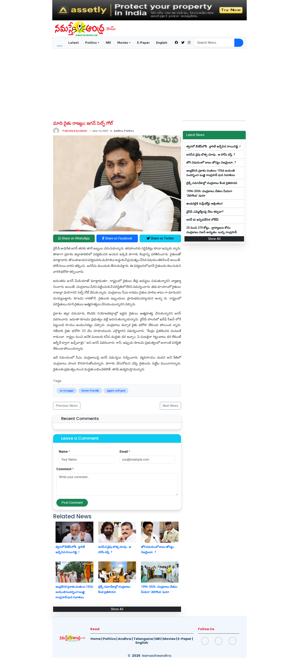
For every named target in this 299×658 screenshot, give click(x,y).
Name (64, 452)
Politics (109, 638)
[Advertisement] (149, 79)
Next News (170, 406)
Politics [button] (91, 43)
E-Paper (143, 43)
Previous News (67, 406)
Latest (73, 43)
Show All (117, 609)
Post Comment (72, 503)
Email (125, 452)
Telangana (143, 638)
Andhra (124, 638)
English (161, 43)
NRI (108, 43)
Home (96, 638)
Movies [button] (122, 43)
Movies (169, 638)
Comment (65, 469)
